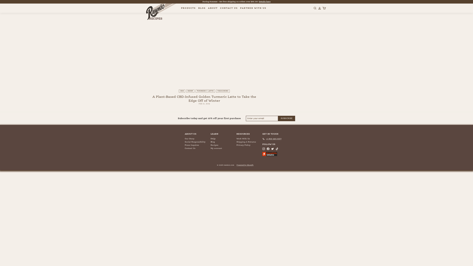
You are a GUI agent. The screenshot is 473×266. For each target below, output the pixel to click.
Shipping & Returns (246, 142)
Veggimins (222, 91)
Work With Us (243, 139)
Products (188, 8)
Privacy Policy (243, 145)
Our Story (189, 139)
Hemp (190, 91)
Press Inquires (192, 145)
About (213, 8)
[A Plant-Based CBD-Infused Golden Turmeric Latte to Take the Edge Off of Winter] (204, 57)
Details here (265, 2)
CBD (182, 91)
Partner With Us (253, 8)
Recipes (214, 145)
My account (216, 148)
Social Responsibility (195, 142)
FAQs (213, 139)
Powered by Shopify (245, 165)
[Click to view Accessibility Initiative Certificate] (269, 155)
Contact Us (229, 8)
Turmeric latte (205, 91)
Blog (202, 8)
